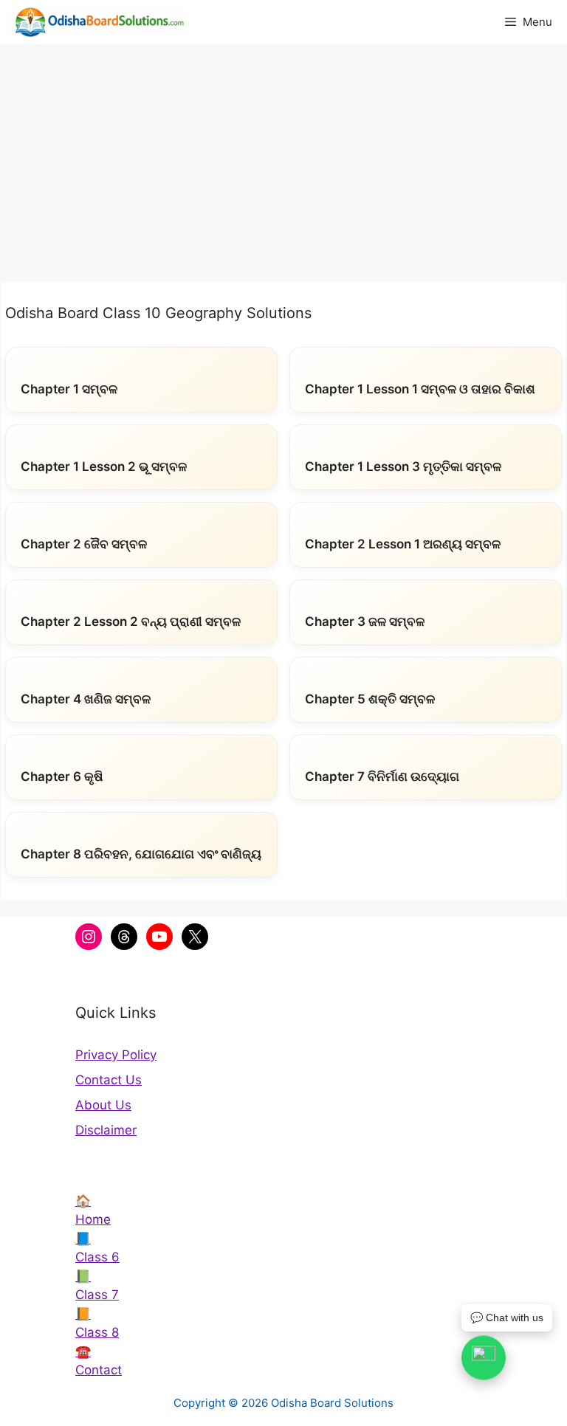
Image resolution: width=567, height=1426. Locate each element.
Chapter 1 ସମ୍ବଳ (69, 389)
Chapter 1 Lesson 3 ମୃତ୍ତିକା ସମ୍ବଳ (403, 466)
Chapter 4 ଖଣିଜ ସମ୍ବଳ (86, 699)
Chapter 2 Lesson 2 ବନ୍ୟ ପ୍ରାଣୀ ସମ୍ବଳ (131, 621)
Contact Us (108, 1079)
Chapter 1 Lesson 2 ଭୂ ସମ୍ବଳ (104, 466)
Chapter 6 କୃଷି (62, 776)
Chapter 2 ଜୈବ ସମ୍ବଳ (84, 544)
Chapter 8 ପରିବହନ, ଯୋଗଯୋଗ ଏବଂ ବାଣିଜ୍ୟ (141, 854)
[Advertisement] (283, 155)
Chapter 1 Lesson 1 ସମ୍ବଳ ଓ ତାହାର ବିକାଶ (420, 389)
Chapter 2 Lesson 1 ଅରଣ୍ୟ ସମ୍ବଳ (403, 544)
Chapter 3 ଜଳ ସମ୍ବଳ (365, 621)
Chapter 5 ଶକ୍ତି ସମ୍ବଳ (370, 699)
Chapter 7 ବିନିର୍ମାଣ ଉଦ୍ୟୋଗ (382, 776)
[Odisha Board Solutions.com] (96, 22)
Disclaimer (106, 1130)
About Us (103, 1105)
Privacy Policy (116, 1054)
